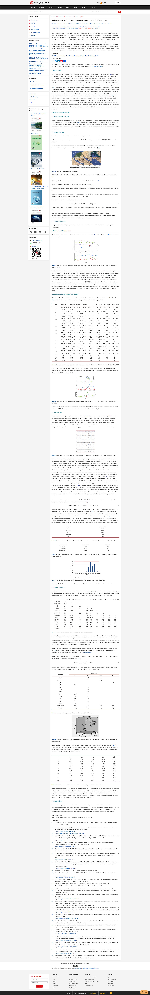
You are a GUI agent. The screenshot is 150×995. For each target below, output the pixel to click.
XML (76, 28)
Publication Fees (35, 32)
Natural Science (35, 133)
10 (99, 147)
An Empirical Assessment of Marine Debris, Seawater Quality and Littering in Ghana (37, 72)
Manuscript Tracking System (92, 977)
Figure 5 (89, 652)
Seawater (63, 55)
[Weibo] (45, 231)
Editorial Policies (73, 979)
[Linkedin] (40, 231)
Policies (110, 974)
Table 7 (114, 745)
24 (54, 516)
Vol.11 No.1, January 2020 (77, 17)
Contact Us (33, 99)
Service (87, 974)
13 (52, 190)
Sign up (68, 993)
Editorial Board (35, 29)
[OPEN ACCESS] (102, 2)
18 (84, 467)
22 (78, 485)
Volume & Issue (89, 985)
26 (79, 658)
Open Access (111, 977)
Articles (41, 7)
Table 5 (93, 591)
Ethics (70, 977)
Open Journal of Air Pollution (38, 168)
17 (115, 284)
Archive (33, 26)
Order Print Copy (34, 96)
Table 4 (57, 516)
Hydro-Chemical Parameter (72, 55)
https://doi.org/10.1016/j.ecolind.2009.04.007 (66, 940)
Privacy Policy (111, 985)
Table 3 (93, 511)
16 (107, 275)
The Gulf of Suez (56, 55)
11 (52, 177)
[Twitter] (31, 231)
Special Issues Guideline (36, 88)
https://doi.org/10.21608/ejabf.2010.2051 (65, 840)
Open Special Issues (35, 81)
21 (52, 483)
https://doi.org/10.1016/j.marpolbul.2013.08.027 (67, 953)
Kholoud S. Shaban (107, 23)
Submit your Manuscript (80, 993)
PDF (69, 28)
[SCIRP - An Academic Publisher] (39, 2)
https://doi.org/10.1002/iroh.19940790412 (65, 933)
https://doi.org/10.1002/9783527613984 (65, 877)
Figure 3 (107, 297)
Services (84, 7)
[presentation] (90, 194)
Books (60, 7)
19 (86, 467)
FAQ (31, 102)
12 (92, 184)
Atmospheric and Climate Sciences (39, 151)
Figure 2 (96, 234)
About (76, 7)
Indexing (33, 35)
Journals (51, 7)
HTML (72, 28)
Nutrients (82, 55)
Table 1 (110, 234)
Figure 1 (78, 122)
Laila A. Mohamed (86, 23)
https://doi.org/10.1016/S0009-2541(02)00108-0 (67, 918)
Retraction (110, 983)
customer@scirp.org (37, 240)
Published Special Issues (37, 85)
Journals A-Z (56, 977)
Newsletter (32, 93)
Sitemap (55, 983)
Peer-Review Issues (74, 983)
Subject (54, 979)
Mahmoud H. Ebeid (76, 23)
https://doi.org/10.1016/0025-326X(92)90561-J (66, 947)
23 (86, 502)
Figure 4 (111, 516)
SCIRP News (92, 993)
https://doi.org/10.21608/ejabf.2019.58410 (65, 868)
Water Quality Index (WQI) (91, 55)
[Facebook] (35, 231)
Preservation (111, 981)
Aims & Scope (34, 20)
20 (106, 476)
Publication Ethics (112, 979)
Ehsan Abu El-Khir (66, 23)
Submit (93, 7)
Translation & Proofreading (91, 981)
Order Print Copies (89, 979)
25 (55, 650)
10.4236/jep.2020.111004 (60, 28)
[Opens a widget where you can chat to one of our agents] (144, 992)
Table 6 (85, 652)
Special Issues (72, 987)
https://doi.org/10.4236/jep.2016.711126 (65, 859)
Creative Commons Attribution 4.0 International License (86, 968)
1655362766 (35, 246)
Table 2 (54, 300)
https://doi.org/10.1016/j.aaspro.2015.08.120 (66, 831)
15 (52, 209)
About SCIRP (73, 974)
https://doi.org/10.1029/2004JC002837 (64, 912)
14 (102, 207)
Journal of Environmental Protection (60, 17)
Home (33, 7)
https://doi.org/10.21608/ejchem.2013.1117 (65, 846)
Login (117, 2)
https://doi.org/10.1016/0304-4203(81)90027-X (66, 899)
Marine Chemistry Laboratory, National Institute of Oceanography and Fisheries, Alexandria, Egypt (76, 26)
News (68, 7)
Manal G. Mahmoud (56, 23)
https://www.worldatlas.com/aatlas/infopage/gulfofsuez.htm (69, 833)
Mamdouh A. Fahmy (96, 23)
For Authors (72, 981)
